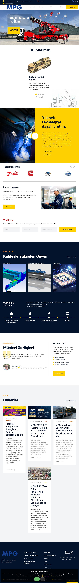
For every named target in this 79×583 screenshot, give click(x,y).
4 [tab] (26, 368)
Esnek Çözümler (59, 357)
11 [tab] (43, 368)
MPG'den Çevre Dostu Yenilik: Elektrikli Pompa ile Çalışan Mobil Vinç (64, 430)
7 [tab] (33, 368)
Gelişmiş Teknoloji (60, 359)
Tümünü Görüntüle (69, 401)
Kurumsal (42, 7)
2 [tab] (21, 368)
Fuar (46, 421)
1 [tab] (19, 368)
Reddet (42, 579)
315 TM (13, 30)
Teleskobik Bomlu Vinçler (31, 555)
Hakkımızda (47, 552)
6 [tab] (31, 368)
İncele (40, 97)
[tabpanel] (24, 361)
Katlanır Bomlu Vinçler (30, 552)
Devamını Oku (9, 470)
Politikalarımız (48, 568)
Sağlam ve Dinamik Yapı (61, 364)
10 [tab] (41, 368)
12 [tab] (46, 368)
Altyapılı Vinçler (28, 558)
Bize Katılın (9, 207)
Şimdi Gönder (67, 229)
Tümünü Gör (70, 257)
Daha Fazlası (59, 373)
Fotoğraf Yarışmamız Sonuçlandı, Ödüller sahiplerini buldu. (14, 429)
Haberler (46, 558)
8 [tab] (36, 368)
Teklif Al (71, 7)
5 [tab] (28, 368)
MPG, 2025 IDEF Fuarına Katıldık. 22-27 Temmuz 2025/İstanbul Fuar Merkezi (39, 430)
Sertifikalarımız (48, 565)
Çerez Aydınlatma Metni (48, 576)
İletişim (62, 7)
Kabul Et (37, 579)
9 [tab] (38, 368)
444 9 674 (41, 1)
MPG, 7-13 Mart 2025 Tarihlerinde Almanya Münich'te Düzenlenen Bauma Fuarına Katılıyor (39, 496)
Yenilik (71, 421)
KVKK (45, 561)
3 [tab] (24, 368)
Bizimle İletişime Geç (50, 555)
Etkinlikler (8, 420)
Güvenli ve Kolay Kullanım (62, 362)
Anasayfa (32, 7)
